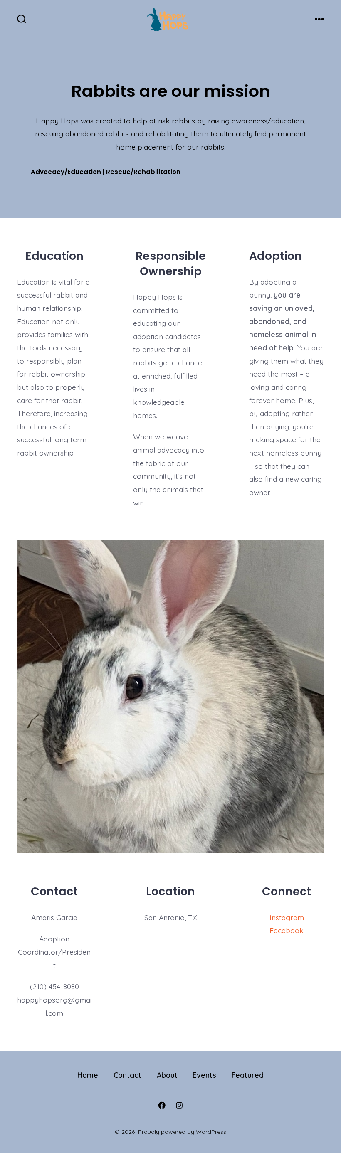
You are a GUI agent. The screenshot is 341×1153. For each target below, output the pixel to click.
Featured (248, 1074)
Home (87, 1074)
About (167, 1074)
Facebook (286, 930)
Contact (127, 1074)
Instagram (286, 917)
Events (204, 1074)
